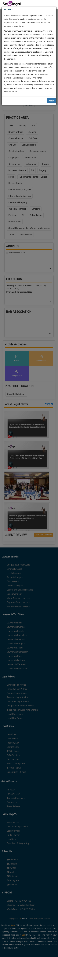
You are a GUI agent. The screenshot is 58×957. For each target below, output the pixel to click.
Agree (51, 101)
